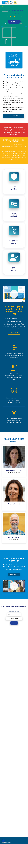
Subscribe (14, 622)
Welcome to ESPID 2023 (6, 842)
